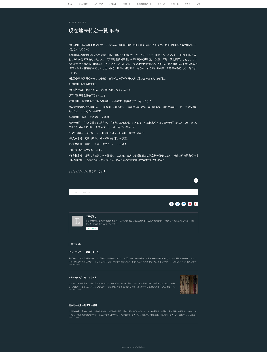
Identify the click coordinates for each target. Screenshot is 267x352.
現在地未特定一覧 (144, 3)
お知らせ (113, 3)
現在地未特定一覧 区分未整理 (83, 305)
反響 (198, 3)
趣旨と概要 (83, 3)
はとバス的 (98, 3)
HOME (69, 3)
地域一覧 (126, 3)
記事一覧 (175, 3)
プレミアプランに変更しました (84, 252)
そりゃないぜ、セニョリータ (83, 277)
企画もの (161, 3)
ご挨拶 (187, 3)
